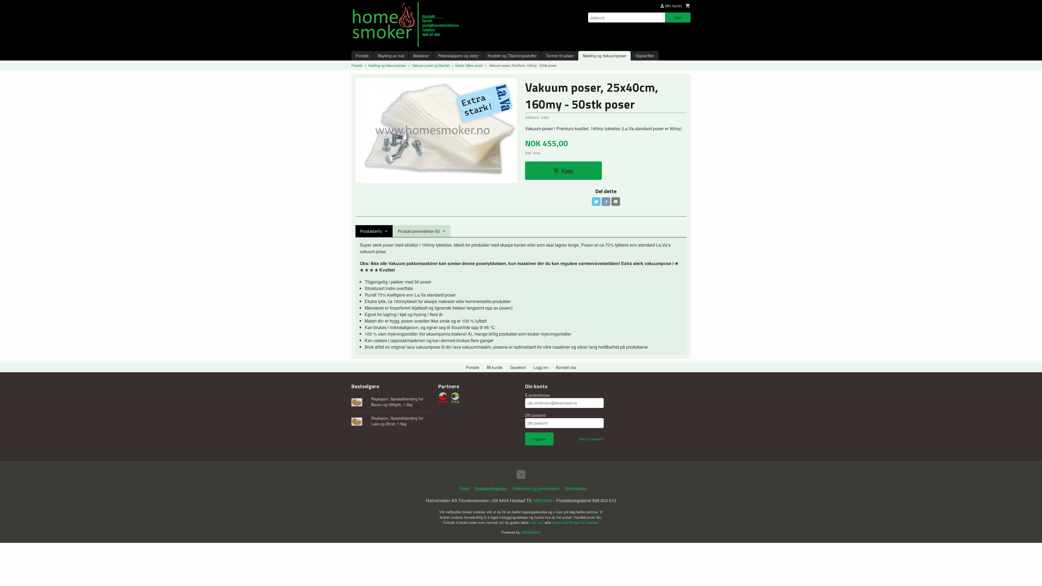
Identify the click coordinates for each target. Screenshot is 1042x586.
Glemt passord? (591, 438)
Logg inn (540, 367)
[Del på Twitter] (596, 201)
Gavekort (518, 367)
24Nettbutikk (531, 532)
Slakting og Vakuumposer (604, 55)
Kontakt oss (566, 367)
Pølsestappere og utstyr (458, 55)
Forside (362, 55)
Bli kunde (495, 367)
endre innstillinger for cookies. (575, 522)
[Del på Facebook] (606, 201)
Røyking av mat (391, 55)
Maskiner (421, 55)
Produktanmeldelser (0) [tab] (419, 231)
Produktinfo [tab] (371, 231)
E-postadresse (537, 395)
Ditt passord (535, 415)
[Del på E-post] (615, 201)
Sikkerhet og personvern (536, 488)
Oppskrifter (644, 55)
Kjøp (567, 170)
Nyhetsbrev (576, 488)
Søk (678, 17)
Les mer (538, 522)
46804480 (543, 500)
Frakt (464, 488)
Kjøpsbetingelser (491, 488)
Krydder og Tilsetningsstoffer (512, 55)
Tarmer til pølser (560, 55)
